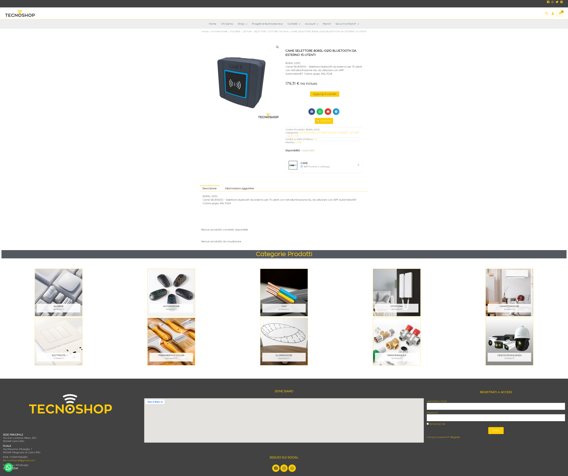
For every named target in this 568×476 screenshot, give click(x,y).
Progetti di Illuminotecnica (267, 24)
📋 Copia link (324, 121)
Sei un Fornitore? (346, 24)
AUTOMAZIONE (219, 31)
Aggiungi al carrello (324, 94)
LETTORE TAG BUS (278, 31)
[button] (547, 13)
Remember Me (437, 424)
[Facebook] (548, 2)
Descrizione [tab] (209, 188)
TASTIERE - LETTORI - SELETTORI (248, 31)
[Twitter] (557, 2)
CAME (299, 142)
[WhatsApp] (552, 2)
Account (310, 24)
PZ (315, 139)
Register (455, 437)
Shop (241, 24)
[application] (245, 24)
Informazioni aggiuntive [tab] (239, 188)
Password (432, 413)
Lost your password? (438, 437)
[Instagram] (561, 2)
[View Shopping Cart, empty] (560, 13)
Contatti (292, 24)
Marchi (327, 24)
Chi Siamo (227, 24)
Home (212, 24)
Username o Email (437, 401)
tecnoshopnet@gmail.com (19, 460)
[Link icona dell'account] (552, 13)
